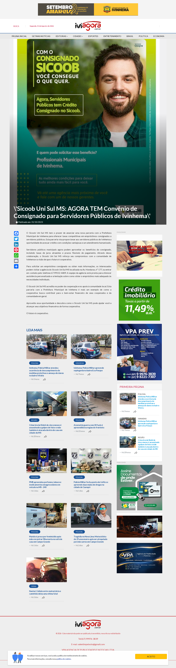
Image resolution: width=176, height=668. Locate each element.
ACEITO (151, 656)
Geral (33, 586)
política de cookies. (64, 659)
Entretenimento (112, 36)
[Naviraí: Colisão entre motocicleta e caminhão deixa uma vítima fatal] (46, 569)
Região (34, 420)
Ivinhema (80, 363)
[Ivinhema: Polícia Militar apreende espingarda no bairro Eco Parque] (91, 346)
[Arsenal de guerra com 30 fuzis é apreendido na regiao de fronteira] (91, 403)
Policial (34, 363)
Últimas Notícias (41, 36)
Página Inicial (19, 36)
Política (143, 36)
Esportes (93, 36)
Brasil (130, 36)
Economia (158, 36)
